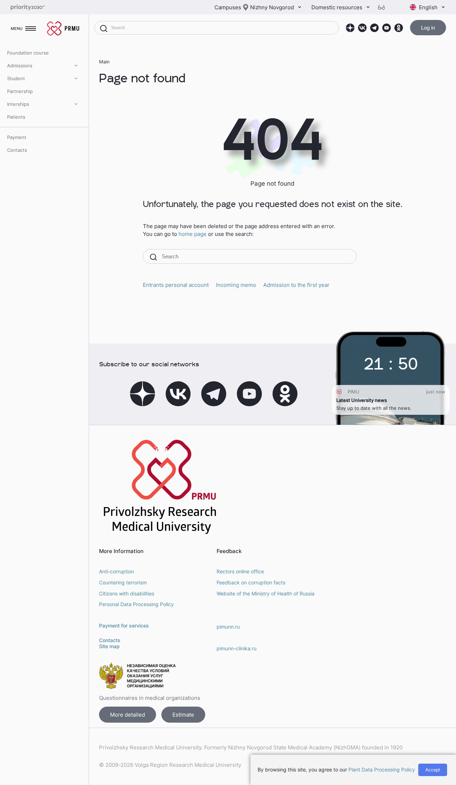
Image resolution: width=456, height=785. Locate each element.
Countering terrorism (123, 582)
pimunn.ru (228, 627)
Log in (428, 28)
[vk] (362, 28)
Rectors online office (240, 571)
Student (16, 78)
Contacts (17, 150)
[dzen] (350, 28)
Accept (432, 770)
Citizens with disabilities (126, 593)
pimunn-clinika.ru (236, 648)
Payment (16, 137)
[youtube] (386, 28)
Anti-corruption (116, 571)
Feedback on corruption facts (251, 582)
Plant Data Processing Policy (381, 769)
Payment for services (124, 626)
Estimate (183, 714)
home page (192, 234)
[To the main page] (39, 7)
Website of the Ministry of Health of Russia (266, 593)
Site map (109, 646)
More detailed (127, 714)
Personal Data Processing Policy (136, 604)
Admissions (19, 65)
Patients (16, 117)
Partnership (20, 91)
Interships (18, 104)
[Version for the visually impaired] (384, 7)
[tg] (374, 28)
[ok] (398, 28)
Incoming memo (236, 285)
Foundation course (28, 53)
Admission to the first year (296, 285)
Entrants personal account (176, 285)
